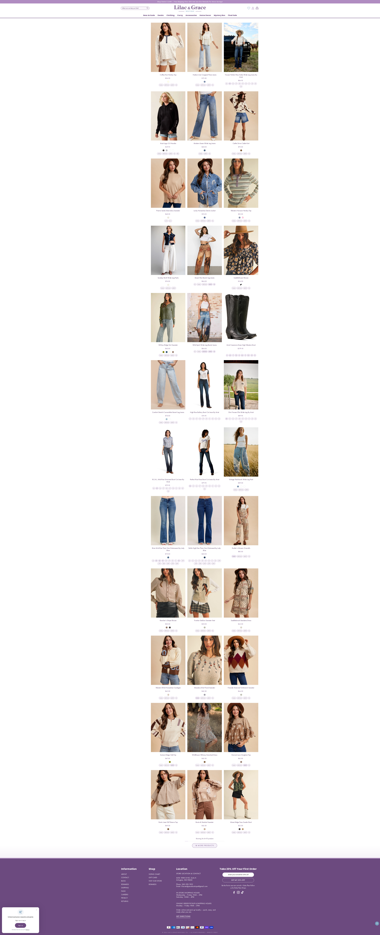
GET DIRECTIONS (183, 916)
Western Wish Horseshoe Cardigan (168, 688)
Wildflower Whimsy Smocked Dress (204, 755)
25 (190, 419)
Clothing (170, 15)
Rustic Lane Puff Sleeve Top (168, 822)
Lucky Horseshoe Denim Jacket (205, 210)
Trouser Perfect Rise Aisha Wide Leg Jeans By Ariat (241, 76)
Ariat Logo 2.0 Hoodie (168, 143)
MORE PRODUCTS (206, 845)
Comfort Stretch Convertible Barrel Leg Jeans (168, 412)
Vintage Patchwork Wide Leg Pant (241, 479)
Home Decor (205, 15)
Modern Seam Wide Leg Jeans (205, 143)
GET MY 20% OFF (238, 880)
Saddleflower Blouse (241, 278)
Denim (161, 15)
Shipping (125, 888)
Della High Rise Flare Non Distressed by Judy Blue (205, 549)
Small (161, 85)
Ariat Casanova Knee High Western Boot (241, 345)
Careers (124, 894)
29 (242, 83)
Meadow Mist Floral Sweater (204, 688)
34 (241, 86)
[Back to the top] (377, 924)
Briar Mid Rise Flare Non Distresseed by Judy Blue (168, 549)
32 (252, 83)
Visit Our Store (155, 881)
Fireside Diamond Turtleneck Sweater (241, 688)
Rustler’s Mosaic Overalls (241, 548)
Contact (125, 877)
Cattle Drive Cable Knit (241, 143)
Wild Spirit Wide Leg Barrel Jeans (205, 345)
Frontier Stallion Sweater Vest (204, 620)
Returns (124, 901)
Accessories (191, 15)
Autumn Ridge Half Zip (168, 755)
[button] (257, 8)
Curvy (180, 15)
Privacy (124, 898)
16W (159, 563)
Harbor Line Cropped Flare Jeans (204, 75)
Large (172, 85)
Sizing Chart (154, 874)
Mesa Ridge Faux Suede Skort (241, 822)
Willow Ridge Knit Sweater (168, 345)
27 (236, 83)
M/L (170, 221)
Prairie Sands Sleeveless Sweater (168, 210)
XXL (178, 153)
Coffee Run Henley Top (168, 75)
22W (172, 563)
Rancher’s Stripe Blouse (168, 620)
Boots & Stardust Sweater (205, 822)
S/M (166, 221)
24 (226, 83)
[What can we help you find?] (147, 8)
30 (246, 83)
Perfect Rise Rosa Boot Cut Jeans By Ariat (204, 479)
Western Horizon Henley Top (241, 210)
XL (176, 85)
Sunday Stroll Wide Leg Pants (168, 278)
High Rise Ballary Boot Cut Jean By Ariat (204, 412)
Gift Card (153, 877)
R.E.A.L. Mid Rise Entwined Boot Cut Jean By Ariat (168, 480)
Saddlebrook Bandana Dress (241, 620)
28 (239, 83)
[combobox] (135, 8)
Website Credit (212, 932)
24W (177, 563)
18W (163, 563)
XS (195, 284)
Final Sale (232, 15)
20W (168, 563)
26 (233, 83)
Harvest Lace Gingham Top (241, 755)
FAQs (123, 891)
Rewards (125, 884)
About (124, 874)
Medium (166, 85)
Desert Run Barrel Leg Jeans (204, 278)
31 (249, 83)
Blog (123, 881)
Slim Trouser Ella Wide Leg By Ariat (241, 412)
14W (182, 560)
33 (255, 83)
